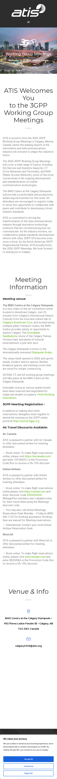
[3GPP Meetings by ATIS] (28, 10)
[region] (28, 757)
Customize (28, 766)
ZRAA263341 (34, 495)
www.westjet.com (35, 556)
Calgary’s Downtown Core (17, 322)
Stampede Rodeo (42, 352)
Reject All (29, 773)
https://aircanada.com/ (38, 456)
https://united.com (35, 491)
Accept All (28, 759)
